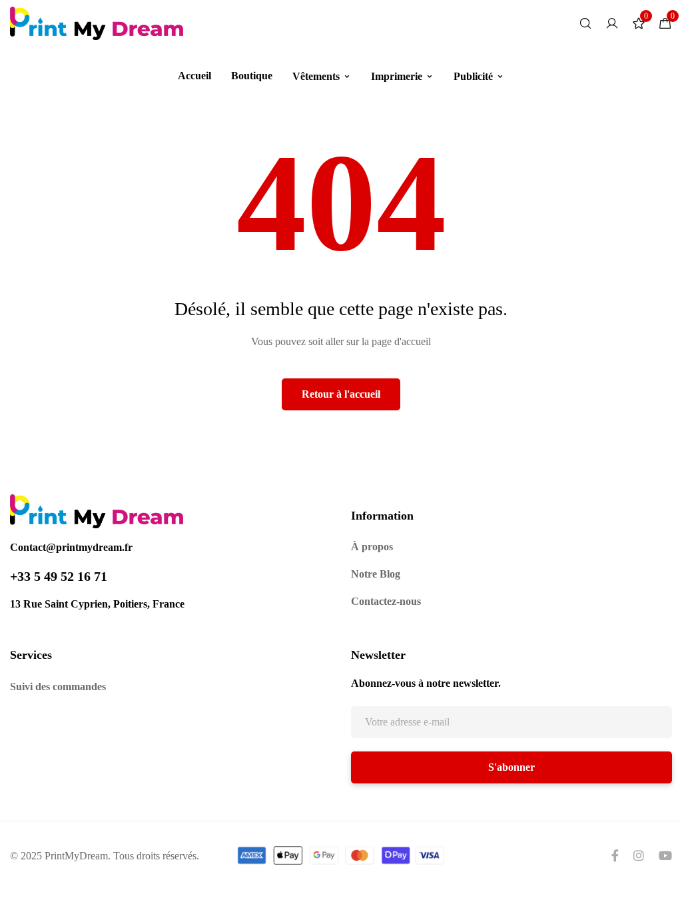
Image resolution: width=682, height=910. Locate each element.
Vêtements (316, 76)
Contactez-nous (386, 601)
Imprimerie (396, 76)
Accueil (194, 75)
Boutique (251, 75)
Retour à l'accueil (341, 394)
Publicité (473, 76)
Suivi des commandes (58, 686)
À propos (372, 546)
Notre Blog (375, 574)
